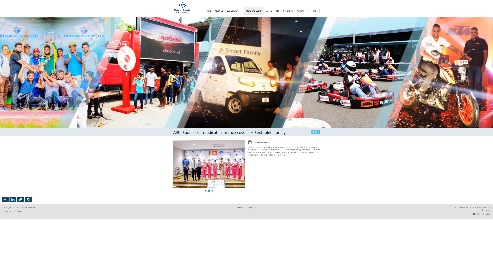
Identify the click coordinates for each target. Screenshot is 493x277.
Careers (269, 11)
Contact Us (288, 11)
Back (316, 132)
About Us (219, 11)
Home (208, 11)
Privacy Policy (302, 11)
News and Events (254, 11)
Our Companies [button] (234, 11)
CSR (277, 11)
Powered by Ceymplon (246, 207)
